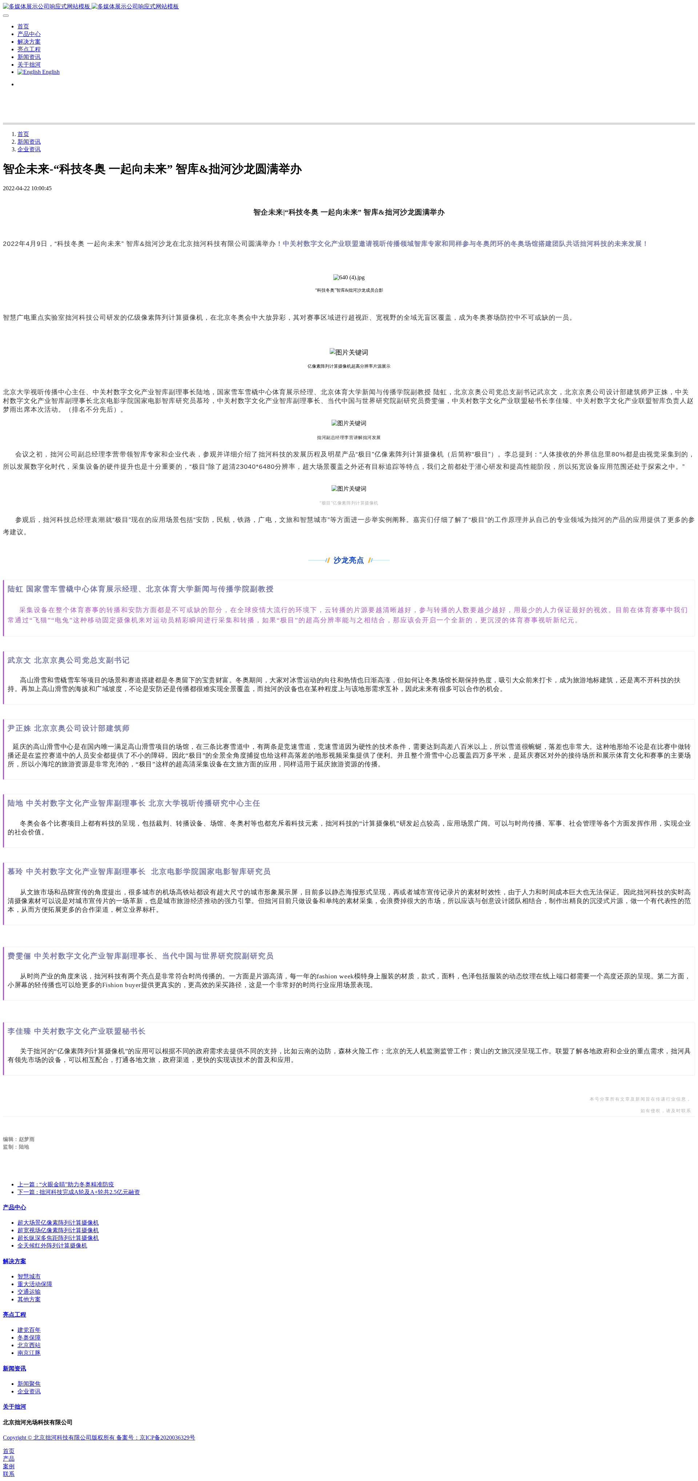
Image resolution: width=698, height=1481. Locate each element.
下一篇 (78, 1192)
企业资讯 (29, 149)
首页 (23, 26)
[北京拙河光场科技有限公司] (349, 7)
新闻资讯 (29, 142)
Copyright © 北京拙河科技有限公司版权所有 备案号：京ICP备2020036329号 (99, 1437)
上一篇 (65, 1184)
